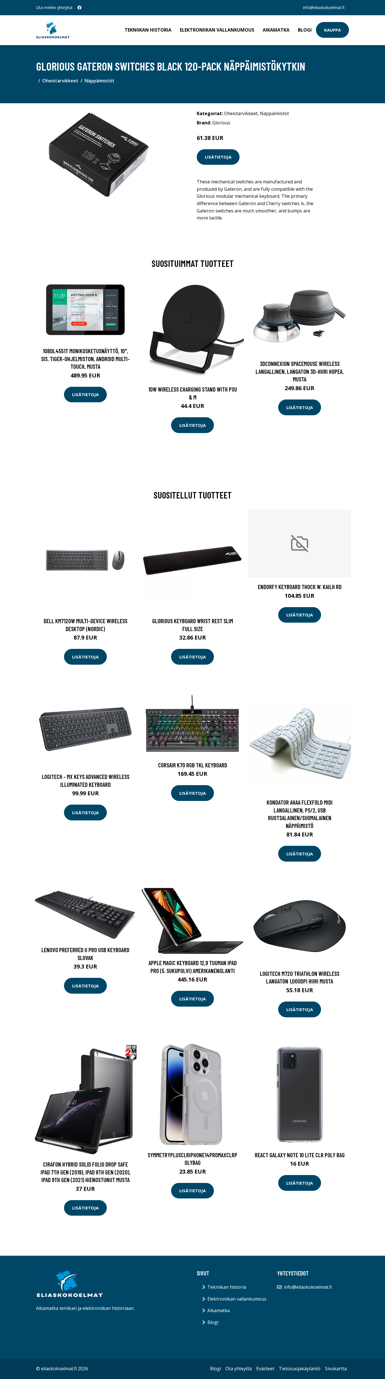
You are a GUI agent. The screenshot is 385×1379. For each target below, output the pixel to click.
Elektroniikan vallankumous (217, 30)
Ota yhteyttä (238, 1368)
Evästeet (265, 1368)
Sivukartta (336, 1368)
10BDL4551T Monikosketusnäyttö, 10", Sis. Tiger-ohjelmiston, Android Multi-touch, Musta (85, 358)
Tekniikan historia (148, 30)
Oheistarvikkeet (60, 81)
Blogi (305, 30)
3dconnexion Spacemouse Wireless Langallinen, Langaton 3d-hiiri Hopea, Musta (300, 371)
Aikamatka (276, 30)
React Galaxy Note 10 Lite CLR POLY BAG (300, 1154)
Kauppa (332, 30)
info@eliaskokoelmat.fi (323, 7)
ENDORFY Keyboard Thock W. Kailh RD (300, 586)
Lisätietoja (218, 157)
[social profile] (79, 7)
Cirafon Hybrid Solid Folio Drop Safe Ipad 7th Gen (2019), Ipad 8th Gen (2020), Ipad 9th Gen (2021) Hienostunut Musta (85, 1172)
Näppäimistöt (99, 81)
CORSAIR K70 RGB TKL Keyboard (192, 764)
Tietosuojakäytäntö (299, 1368)
